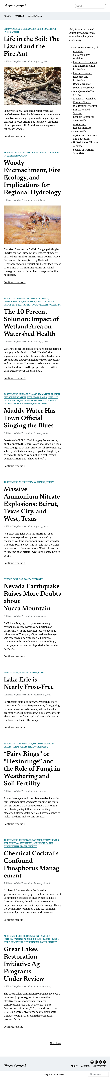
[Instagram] (96, 1062)
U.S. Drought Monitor (85, 105)
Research (41, 153)
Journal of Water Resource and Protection (82, 77)
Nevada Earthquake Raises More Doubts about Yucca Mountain (32, 597)
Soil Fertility (24, 744)
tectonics (37, 579)
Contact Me (35, 16)
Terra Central (15, 5)
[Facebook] (100, 1062)
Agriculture (11, 394)
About (7, 16)
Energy (8, 579)
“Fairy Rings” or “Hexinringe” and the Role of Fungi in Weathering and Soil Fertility (32, 769)
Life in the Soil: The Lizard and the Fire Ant (32, 46)
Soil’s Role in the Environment (30, 747)
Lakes (39, 302)
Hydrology (29, 153)
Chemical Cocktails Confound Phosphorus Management (31, 865)
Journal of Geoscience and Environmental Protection (85, 66)
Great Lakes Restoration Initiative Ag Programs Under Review (24, 964)
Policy (7, 305)
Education (10, 298)
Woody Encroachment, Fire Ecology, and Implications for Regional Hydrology (32, 178)
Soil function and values (34, 400)
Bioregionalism (13, 153)
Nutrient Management (32, 482)
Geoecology (29, 29)
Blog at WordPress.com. (55, 1075)
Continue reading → (14, 136)
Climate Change (13, 29)
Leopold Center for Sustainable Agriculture (83, 120)
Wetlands (55, 305)
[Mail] (104, 1062)
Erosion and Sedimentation (32, 298)
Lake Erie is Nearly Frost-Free (29, 684)
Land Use (49, 302)
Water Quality (40, 305)
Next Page (55, 1043)
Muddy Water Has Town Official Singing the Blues (30, 418)
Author (19, 16)
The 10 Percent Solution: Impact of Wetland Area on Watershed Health (31, 323)
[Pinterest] (92, 1062)
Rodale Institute (82, 127)
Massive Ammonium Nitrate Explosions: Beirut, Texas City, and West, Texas (32, 504)
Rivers (27, 305)
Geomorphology (13, 302)
